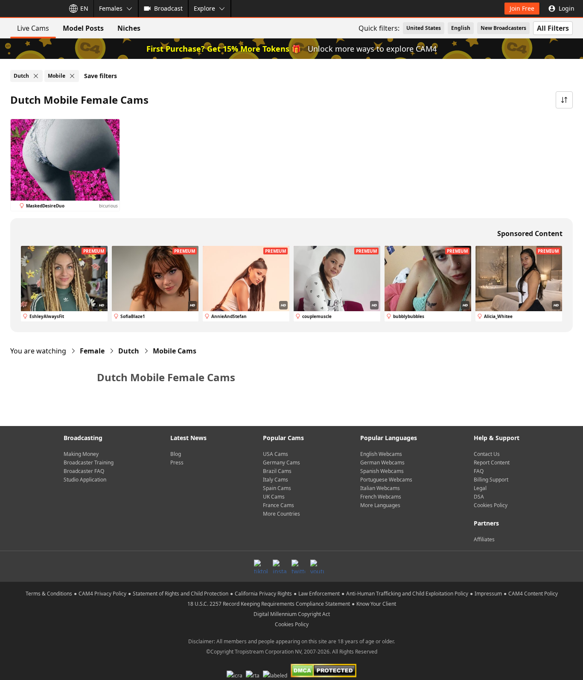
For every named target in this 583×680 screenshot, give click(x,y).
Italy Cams (275, 479)
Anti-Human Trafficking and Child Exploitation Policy (407, 593)
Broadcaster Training (89, 462)
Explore (204, 8)
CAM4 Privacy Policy (102, 593)
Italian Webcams (380, 488)
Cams (174, 351)
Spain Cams (277, 488)
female (92, 351)
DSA (479, 496)
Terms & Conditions (49, 593)
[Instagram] (279, 566)
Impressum (488, 593)
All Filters (553, 28)
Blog (175, 454)
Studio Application (85, 479)
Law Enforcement (319, 593)
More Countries (281, 513)
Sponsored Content (530, 233)
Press (177, 462)
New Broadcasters (503, 28)
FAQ (479, 471)
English (460, 28)
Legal (480, 488)
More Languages (380, 505)
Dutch (128, 351)
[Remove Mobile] (72, 76)
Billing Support (491, 479)
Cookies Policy (490, 505)
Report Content (492, 462)
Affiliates (484, 539)
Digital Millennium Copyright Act (292, 614)
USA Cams (275, 454)
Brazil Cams (277, 471)
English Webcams (381, 454)
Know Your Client (376, 603)
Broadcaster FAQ (84, 471)
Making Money (81, 454)
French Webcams (380, 496)
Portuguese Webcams (386, 479)
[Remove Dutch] (36, 76)
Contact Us (487, 454)
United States (423, 28)
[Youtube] (317, 566)
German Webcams (382, 462)
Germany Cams (281, 462)
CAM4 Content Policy (533, 593)
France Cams (278, 505)
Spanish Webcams (382, 471)
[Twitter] (298, 566)
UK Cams (274, 496)
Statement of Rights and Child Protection (180, 593)
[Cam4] (30, 8)
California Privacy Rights (263, 593)
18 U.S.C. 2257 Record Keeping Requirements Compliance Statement (268, 603)
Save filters (100, 76)
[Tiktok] (261, 566)
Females (110, 8)
